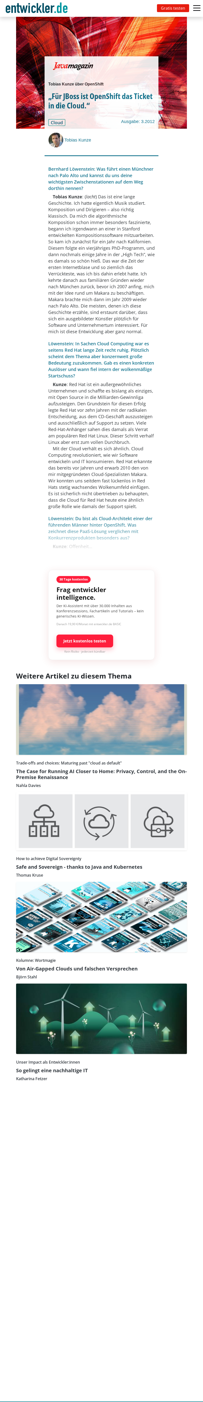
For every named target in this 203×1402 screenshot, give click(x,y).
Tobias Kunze (77, 140)
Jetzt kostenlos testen (84, 641)
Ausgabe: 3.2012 (138, 121)
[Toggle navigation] (37, 8)
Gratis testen (173, 8)
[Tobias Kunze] (56, 140)
